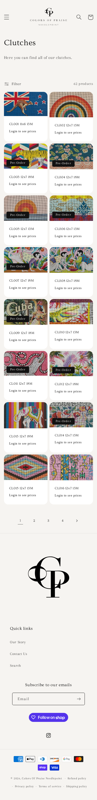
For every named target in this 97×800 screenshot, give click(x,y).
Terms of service (50, 786)
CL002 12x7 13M (67, 125)
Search (15, 665)
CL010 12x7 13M (67, 332)
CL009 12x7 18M (22, 333)
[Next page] (76, 520)
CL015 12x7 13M (21, 488)
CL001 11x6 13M (21, 124)
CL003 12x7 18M (21, 177)
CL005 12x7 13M (21, 229)
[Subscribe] (78, 699)
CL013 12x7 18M (21, 436)
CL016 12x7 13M (67, 488)
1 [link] (20, 520)
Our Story (18, 642)
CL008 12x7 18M (67, 281)
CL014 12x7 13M (67, 435)
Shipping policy (76, 786)
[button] (6, 17)
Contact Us (18, 654)
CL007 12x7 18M (21, 280)
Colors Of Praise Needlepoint (42, 778)
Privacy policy (24, 786)
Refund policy (77, 778)
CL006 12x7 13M (67, 229)
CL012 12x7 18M (67, 384)
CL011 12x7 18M (21, 383)
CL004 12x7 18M (67, 177)
